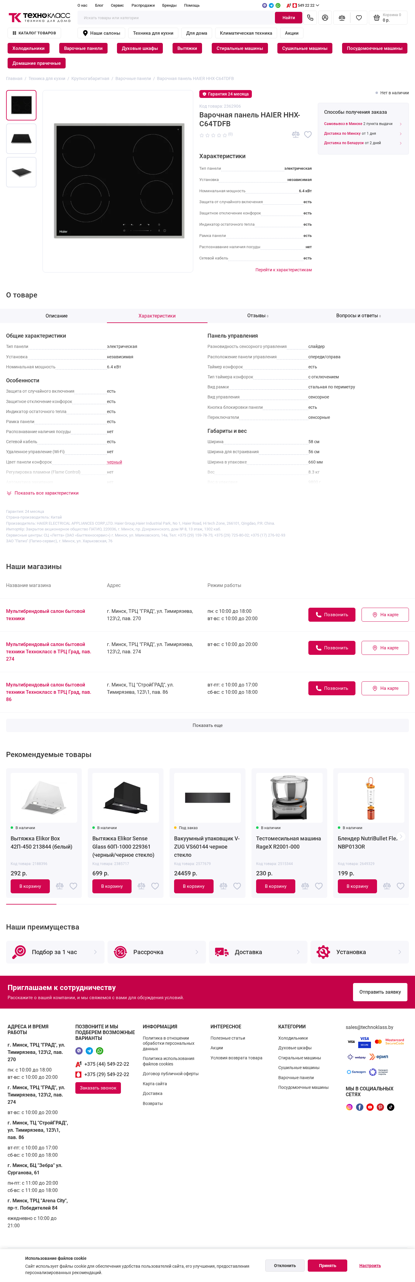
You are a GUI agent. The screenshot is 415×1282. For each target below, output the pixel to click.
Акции (292, 33)
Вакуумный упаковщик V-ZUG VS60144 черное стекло (207, 846)
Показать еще (208, 725)
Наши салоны (105, 33)
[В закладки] (308, 134)
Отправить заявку (380, 992)
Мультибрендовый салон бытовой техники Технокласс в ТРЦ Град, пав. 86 (48, 692)
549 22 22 (306, 5)
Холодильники (28, 48)
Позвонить (336, 614)
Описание (56, 316)
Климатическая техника (246, 33)
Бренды (169, 5)
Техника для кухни (153, 33)
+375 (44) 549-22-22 (106, 1064)
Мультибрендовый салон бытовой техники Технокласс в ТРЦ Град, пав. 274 (48, 651)
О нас (82, 5)
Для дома (196, 33)
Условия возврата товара (236, 1057)
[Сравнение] (342, 18)
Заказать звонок (98, 1088)
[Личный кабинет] (325, 18)
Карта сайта (155, 1083)
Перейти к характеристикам (284, 269)
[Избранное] (359, 18)
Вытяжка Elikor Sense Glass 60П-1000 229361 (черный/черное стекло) (123, 846)
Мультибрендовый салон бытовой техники (45, 614)
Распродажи (143, 5)
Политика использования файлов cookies (168, 1061)
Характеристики (157, 316)
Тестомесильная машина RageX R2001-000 (288, 842)
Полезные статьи (228, 1038)
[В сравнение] (296, 134)
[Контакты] (310, 18)
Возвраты (153, 1103)
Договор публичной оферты (171, 1073)
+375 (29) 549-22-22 (106, 1074)
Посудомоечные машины (375, 48)
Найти (289, 17)
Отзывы (258, 315)
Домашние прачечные (36, 63)
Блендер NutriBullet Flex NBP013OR (368, 842)
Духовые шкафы (140, 48)
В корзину (30, 886)
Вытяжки (187, 48)
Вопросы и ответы (358, 315)
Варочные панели (83, 48)
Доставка (153, 1093)
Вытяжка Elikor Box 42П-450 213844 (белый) (41, 842)
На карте (389, 614)
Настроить (370, 1265)
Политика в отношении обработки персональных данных (168, 1043)
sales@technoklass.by (369, 1027)
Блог (99, 5)
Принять (327, 1265)
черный (114, 462)
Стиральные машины (240, 48)
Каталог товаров (37, 33)
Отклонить (285, 1265)
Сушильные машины (305, 48)
